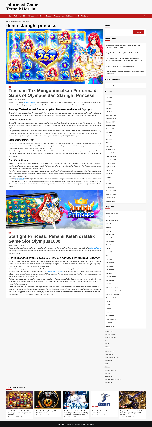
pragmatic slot (109, 376)
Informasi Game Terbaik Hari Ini (22, 6)
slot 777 (107, 343)
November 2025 (111, 118)
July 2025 (109, 132)
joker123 (107, 340)
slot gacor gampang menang (113, 379)
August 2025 (110, 129)
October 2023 (110, 197)
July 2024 (109, 173)
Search (107, 25)
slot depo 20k (110, 266)
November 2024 (111, 160)
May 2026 (109, 105)
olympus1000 (110, 241)
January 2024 (110, 187)
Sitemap (31, 16)
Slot (24, 16)
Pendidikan (109, 245)
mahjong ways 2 (109, 351)
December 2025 (111, 115)
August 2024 (110, 170)
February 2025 (110, 149)
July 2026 (109, 98)
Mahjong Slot (59, 16)
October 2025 (110, 122)
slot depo (107, 346)
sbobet (108, 248)
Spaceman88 (110, 315)
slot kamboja (110, 280)
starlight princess (30, 102)
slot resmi (107, 373)
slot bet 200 (109, 259)
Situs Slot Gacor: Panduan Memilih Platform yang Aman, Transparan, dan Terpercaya (123, 46)
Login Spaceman (111, 231)
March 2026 (109, 111)
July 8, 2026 (100, 414)
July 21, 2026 (73, 416)
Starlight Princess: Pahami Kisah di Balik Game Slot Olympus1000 (52, 239)
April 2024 (109, 184)
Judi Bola (17, 16)
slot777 (108, 301)
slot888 (108, 308)
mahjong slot (110, 234)
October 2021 (110, 201)
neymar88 (109, 238)
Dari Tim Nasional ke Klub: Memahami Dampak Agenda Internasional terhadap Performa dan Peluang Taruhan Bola (124, 59)
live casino (109, 227)
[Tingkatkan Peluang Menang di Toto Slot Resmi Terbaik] (47, 400)
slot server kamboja (112, 287)
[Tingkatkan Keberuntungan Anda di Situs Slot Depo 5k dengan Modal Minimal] (132, 400)
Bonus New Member (112, 213)
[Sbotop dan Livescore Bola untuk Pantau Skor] (104, 400)
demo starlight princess (55, 271)
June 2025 (109, 136)
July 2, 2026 (128, 416)
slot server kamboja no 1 (113, 291)
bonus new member (110, 337)
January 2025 (110, 153)
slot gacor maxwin (110, 370)
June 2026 (109, 101)
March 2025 (109, 146)
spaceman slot (109, 354)
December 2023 (111, 191)
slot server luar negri (112, 294)
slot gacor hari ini (111, 276)
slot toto (107, 367)
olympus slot (19, 179)
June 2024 (109, 177)
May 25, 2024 (18, 99)
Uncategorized (110, 326)
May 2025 (109, 139)
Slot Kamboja (71, 16)
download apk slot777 (112, 220)
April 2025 (109, 142)
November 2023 (111, 194)
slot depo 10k (110, 262)
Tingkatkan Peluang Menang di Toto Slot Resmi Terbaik (123, 53)
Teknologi (109, 322)
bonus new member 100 (112, 357)
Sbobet (48, 16)
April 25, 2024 (18, 245)
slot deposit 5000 (110, 334)
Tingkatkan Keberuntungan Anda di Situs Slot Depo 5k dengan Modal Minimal (125, 72)
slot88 (108, 305)
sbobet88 (109, 252)
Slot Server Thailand (112, 298)
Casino (9, 16)
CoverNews (81, 424)
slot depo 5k (108, 382)
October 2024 (110, 163)
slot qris (108, 283)
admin (11, 99)
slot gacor (109, 273)
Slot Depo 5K (110, 269)
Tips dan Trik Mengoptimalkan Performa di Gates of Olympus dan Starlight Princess (53, 93)
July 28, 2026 (16, 416)
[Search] (145, 16)
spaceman (109, 312)
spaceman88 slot (111, 319)
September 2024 (111, 166)
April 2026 (109, 108)
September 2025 (111, 125)
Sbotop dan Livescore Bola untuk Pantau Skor (120, 66)
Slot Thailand (83, 16)
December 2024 (111, 156)
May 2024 (109, 180)
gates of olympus (95, 248)
